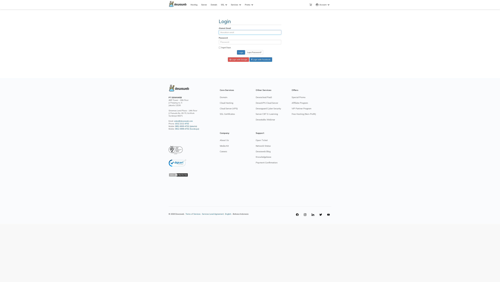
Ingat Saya (226, 47)
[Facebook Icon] (298, 215)
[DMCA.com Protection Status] (178, 179)
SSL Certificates (227, 114)
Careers (223, 151)
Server (204, 5)
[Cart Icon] (311, 4)
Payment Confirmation (266, 162)
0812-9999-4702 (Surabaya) (187, 129)
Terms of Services (193, 214)
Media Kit (224, 146)
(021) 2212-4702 (182, 123)
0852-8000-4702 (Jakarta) (186, 126)
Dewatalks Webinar (265, 119)
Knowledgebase (263, 157)
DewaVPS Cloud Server (267, 103)
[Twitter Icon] (322, 215)
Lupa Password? (254, 52)
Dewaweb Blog (263, 151)
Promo (248, 5)
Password (223, 38)
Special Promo (298, 97)
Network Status (263, 146)
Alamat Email (225, 28)
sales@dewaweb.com (183, 121)
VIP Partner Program (301, 108)
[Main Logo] (179, 90)
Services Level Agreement (213, 214)
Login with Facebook (261, 59)
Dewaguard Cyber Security (268, 108)
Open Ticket (262, 140)
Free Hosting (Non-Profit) (304, 114)
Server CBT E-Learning (267, 114)
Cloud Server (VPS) (229, 108)
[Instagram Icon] (306, 215)
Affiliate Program (300, 103)
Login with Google (239, 59)
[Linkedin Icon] (314, 215)
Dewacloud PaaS (264, 97)
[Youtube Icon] (328, 215)
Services (235, 5)
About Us (224, 140)
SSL (223, 5)
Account (323, 5)
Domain (214, 5)
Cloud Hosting (226, 103)
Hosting (194, 5)
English (228, 214)
